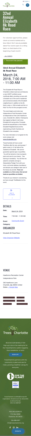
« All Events (8, 56)
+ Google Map (13, 287)
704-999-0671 (15, 420)
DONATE (18, 431)
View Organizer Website (11, 238)
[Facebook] (10, 427)
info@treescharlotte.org (15, 423)
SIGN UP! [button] (15, 354)
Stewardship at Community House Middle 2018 (9, 301)
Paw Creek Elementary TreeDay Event (22, 301)
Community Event (18, 221)
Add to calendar (11, 194)
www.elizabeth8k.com (9, 139)
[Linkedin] (17, 427)
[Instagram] (13, 427)
